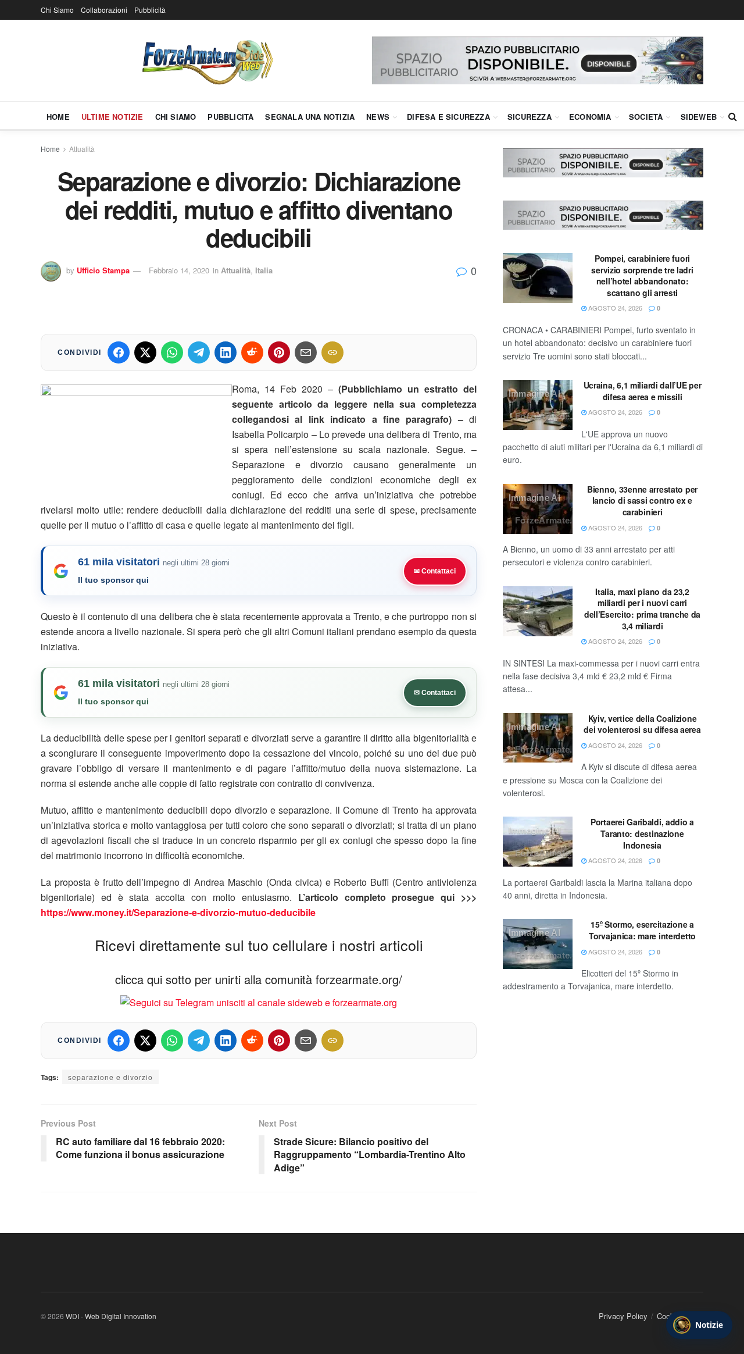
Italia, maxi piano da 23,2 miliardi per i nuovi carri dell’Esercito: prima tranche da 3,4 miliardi (642, 609)
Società (646, 116)
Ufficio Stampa (103, 270)
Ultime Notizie (112, 116)
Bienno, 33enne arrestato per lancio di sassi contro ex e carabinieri (642, 500)
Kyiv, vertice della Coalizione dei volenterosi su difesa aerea (642, 724)
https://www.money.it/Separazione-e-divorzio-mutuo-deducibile (178, 912)
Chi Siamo (57, 10)
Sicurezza (529, 116)
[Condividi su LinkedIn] (225, 352)
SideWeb (699, 116)
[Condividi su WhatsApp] (172, 352)
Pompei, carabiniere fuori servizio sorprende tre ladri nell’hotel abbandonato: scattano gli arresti (642, 275)
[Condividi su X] (145, 352)
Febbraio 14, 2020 (179, 270)
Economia (590, 116)
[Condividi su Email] (306, 352)
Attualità (82, 149)
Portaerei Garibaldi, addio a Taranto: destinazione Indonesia (642, 833)
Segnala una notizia (310, 116)
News (377, 116)
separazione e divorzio (110, 1077)
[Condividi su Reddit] (252, 352)
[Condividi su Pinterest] (279, 352)
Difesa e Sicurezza (448, 116)
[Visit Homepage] (206, 60)
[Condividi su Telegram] (199, 352)
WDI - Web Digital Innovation (111, 1316)
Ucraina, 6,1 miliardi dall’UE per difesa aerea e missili (643, 390)
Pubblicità (150, 10)
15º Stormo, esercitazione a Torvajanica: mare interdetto (642, 930)
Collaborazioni (104, 10)
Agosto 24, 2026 (614, 307)
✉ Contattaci (435, 571)
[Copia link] (332, 352)
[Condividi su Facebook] (119, 352)
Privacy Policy (623, 1315)
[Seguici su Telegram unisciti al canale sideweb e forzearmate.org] (258, 1001)
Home (58, 116)
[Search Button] (732, 116)
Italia (264, 270)
